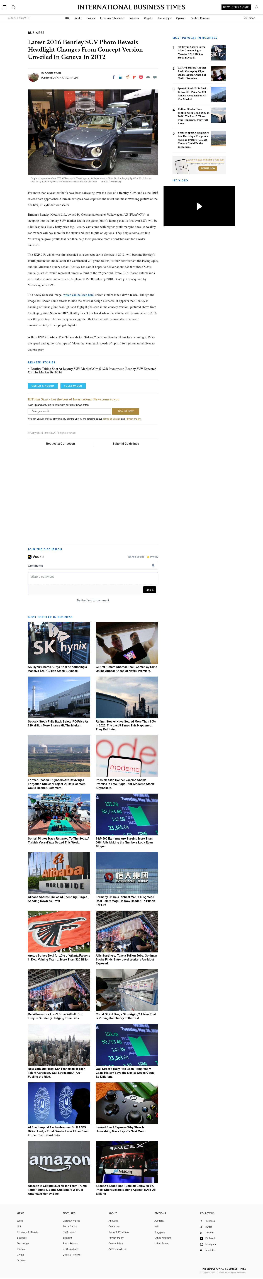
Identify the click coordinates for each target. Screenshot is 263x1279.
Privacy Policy (133, 418)
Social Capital (70, 1226)
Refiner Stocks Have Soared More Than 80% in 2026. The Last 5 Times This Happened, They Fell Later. (126, 725)
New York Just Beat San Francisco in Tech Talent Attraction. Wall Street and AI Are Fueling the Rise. (56, 1072)
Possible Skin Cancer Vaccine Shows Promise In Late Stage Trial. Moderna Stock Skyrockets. (125, 784)
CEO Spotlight (70, 1249)
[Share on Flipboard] (134, 77)
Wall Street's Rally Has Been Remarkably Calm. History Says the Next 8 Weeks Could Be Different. (125, 1072)
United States (161, 1243)
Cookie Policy (116, 1243)
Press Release (70, 1243)
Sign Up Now (208, 168)
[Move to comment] (155, 77)
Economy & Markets (111, 18)
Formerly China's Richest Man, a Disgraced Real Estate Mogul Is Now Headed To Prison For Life (125, 901)
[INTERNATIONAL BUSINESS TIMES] (131, 7)
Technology (164, 18)
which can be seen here (78, 294)
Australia (159, 1220)
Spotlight (67, 1237)
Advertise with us (117, 1249)
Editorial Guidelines (126, 443)
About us (113, 1220)
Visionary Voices (71, 1220)
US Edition (249, 18)
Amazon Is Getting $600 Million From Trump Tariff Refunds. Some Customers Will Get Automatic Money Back (57, 1189)
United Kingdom (162, 1237)
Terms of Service (111, 418)
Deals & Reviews (200, 18)
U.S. (67, 18)
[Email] (148, 77)
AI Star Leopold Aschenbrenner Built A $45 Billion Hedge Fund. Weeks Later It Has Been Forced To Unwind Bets (58, 1131)
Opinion (180, 18)
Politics (91, 18)
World (78, 18)
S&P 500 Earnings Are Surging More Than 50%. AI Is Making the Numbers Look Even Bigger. (124, 842)
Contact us (114, 1226)
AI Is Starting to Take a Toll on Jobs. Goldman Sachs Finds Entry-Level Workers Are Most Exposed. (126, 959)
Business (134, 18)
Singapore (159, 1232)
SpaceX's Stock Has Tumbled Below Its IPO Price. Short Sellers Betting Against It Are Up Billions (126, 1189)
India (156, 1226)
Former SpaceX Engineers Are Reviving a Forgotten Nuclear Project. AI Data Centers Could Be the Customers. (57, 784)
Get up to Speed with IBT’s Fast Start (205, 160)
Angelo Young (53, 72)
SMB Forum (69, 1232)
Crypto (148, 18)
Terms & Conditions (119, 1232)
